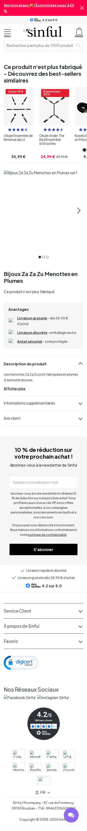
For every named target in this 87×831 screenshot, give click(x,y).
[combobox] (39, 45)
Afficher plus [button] (15, 388)
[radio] (9, 129)
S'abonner (43, 549)
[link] (84, 150)
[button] (82, 8)
